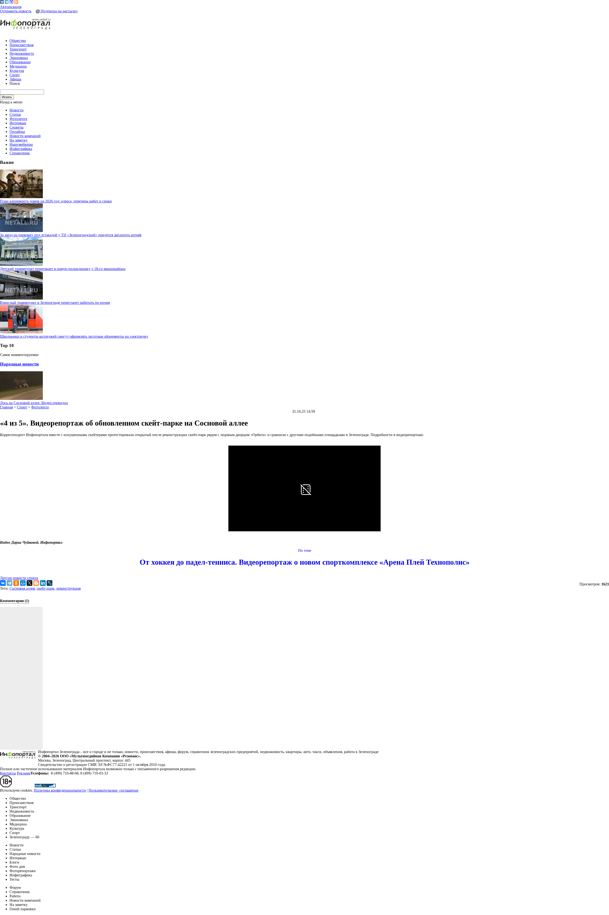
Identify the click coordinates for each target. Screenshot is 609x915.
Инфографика (21, 149)
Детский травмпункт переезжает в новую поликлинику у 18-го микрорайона (62, 269)
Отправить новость (15, 11)
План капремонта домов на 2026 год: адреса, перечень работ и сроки (56, 201)
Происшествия (22, 45)
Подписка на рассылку (59, 11)
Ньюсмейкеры (21, 144)
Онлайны (17, 132)
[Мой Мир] (23, 583)
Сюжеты (17, 127)
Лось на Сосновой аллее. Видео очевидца (34, 403)
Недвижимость (22, 53)
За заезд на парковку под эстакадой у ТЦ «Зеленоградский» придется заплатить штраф (70, 235)
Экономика (19, 58)
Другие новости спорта (19, 578)
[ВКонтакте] (2, 2)
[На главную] (25, 24)
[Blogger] (36, 583)
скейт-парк (45, 588)
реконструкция (68, 588)
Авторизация (10, 7)
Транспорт (18, 49)
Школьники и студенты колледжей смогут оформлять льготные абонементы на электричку (74, 336)
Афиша (15, 79)
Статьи (15, 114)
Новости (17, 110)
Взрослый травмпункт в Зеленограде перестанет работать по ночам (55, 303)
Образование (20, 62)
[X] (29, 583)
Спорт (15, 75)
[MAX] (11, 2)
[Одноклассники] (16, 583)
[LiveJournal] (49, 583)
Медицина (18, 66)
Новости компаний (25, 136)
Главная (6, 407)
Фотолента (18, 119)
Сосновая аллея (22, 588)
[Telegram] (7, 2)
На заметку (19, 140)
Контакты (8, 773)
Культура (17, 71)
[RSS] (16, 2)
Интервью (18, 123)
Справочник (20, 153)
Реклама (23, 773)
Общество (18, 41)
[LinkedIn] (43, 583)
